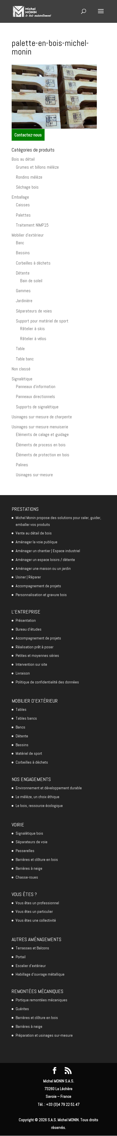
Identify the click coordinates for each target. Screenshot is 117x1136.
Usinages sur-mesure (34, 475)
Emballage (20, 197)
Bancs (20, 727)
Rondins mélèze (29, 177)
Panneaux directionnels (35, 396)
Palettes (23, 215)
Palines (22, 465)
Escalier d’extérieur (31, 965)
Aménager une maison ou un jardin (43, 568)
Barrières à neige (29, 868)
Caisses (23, 205)
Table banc (25, 359)
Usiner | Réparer (28, 577)
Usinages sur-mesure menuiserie (40, 427)
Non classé (21, 369)
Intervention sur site (31, 664)
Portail (21, 956)
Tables (21, 709)
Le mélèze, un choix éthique (37, 796)
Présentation (26, 620)
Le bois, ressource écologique (39, 805)
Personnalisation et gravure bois (41, 594)
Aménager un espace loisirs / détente (45, 559)
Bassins (23, 253)
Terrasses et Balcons (32, 948)
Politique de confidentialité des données (47, 682)
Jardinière (24, 301)
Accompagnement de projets (38, 585)
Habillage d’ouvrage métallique (40, 974)
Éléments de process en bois (41, 445)
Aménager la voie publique (36, 541)
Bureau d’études (28, 629)
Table (20, 349)
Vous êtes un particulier (34, 911)
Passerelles (25, 850)
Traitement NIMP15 (32, 225)
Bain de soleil (31, 281)
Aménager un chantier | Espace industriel (48, 550)
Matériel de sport (29, 753)
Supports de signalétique (37, 407)
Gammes (23, 291)
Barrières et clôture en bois (37, 859)
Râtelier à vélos (33, 339)
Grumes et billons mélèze (37, 167)
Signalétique (22, 379)
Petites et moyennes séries (37, 655)
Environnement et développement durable (49, 787)
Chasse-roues (27, 877)
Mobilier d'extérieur (28, 235)
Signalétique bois (29, 833)
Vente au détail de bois (34, 533)
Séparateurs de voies (34, 311)
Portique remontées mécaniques (41, 999)
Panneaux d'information (35, 387)
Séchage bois (27, 187)
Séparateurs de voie (31, 841)
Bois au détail (23, 159)
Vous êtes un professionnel (37, 902)
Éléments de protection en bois (42, 455)
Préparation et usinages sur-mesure (44, 1035)
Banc (20, 243)
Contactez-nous (28, 135)
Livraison (23, 673)
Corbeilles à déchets (33, 263)
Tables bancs (26, 718)
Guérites (22, 1008)
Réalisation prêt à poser (34, 646)
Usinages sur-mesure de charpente (42, 417)
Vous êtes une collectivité (36, 920)
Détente (23, 273)
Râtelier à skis (32, 329)
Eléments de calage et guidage (42, 434)
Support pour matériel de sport (42, 321)
